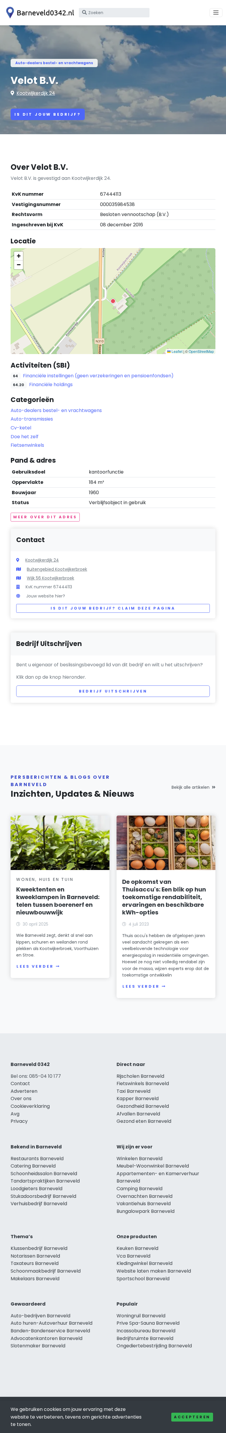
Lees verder (35, 966)
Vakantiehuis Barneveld (144, 1203)
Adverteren (24, 1091)
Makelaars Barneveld (35, 1278)
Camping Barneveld (139, 1188)
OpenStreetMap (201, 351)
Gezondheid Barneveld (143, 1106)
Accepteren (192, 1416)
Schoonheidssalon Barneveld (44, 1173)
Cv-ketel (21, 427)
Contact (20, 1083)
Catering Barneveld (33, 1166)
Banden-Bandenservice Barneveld (50, 1330)
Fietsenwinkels (27, 445)
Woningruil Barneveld (141, 1315)
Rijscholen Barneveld (140, 1076)
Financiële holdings (51, 384)
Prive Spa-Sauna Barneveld (148, 1323)
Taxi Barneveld (133, 1091)
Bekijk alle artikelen (191, 787)
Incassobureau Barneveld (146, 1330)
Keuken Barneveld (137, 1248)
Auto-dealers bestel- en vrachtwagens (54, 62)
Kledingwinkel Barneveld (144, 1263)
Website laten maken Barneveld (154, 1271)
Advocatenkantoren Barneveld (46, 1338)
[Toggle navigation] (216, 12)
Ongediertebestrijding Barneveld (154, 1345)
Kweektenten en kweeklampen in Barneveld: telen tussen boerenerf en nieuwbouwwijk (57, 900)
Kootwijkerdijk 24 (35, 93)
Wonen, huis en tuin (44, 879)
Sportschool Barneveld (143, 1278)
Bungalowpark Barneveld (146, 1211)
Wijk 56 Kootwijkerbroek (50, 578)
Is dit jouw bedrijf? (47, 114)
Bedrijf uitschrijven (113, 691)
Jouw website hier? (45, 596)
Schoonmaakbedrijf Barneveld (46, 1271)
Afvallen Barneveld (138, 1113)
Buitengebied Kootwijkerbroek (57, 569)
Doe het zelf (25, 436)
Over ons (21, 1098)
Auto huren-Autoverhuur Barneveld (51, 1323)
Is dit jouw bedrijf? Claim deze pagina (113, 608)
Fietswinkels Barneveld (143, 1083)
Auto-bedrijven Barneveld (40, 1315)
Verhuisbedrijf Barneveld (39, 1203)
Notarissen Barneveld (35, 1256)
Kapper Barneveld (138, 1098)
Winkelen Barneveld (139, 1158)
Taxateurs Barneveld (35, 1263)
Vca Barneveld (133, 1256)
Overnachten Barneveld (144, 1196)
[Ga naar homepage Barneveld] (39, 13)
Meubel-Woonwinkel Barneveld (153, 1166)
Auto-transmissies (32, 419)
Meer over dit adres (45, 516)
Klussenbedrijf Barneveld (39, 1248)
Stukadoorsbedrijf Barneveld (43, 1196)
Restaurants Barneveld (37, 1158)
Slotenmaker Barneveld (38, 1345)
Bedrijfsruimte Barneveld (145, 1338)
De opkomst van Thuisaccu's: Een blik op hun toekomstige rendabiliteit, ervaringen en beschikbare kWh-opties (164, 897)
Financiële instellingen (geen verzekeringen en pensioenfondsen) (98, 375)
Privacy (19, 1121)
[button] (113, 301)
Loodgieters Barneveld (36, 1188)
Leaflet (176, 351)
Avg (15, 1113)
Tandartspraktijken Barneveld (45, 1181)
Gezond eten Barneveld (144, 1121)
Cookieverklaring (30, 1106)
